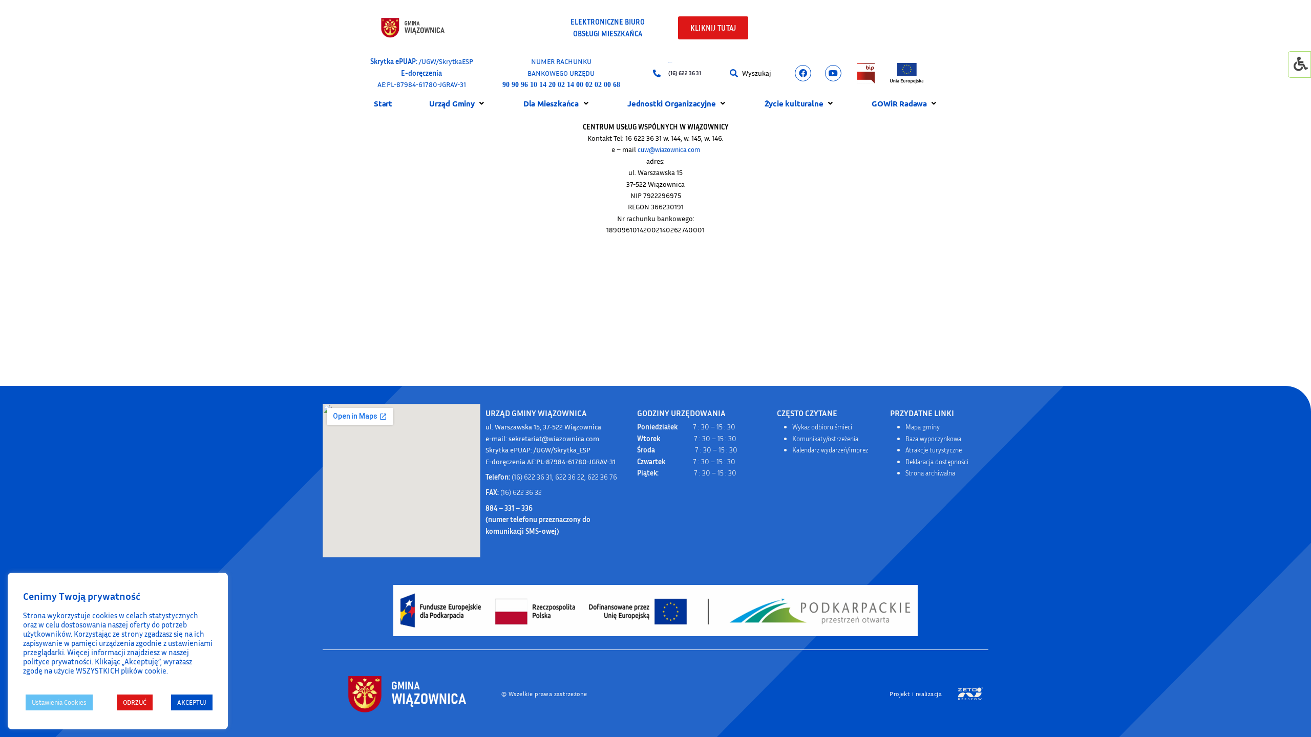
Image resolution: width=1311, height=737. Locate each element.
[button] (736, 73)
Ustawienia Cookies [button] (59, 702)
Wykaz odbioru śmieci (822, 427)
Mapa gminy (922, 427)
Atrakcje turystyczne (933, 450)
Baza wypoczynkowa (933, 439)
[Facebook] (803, 73)
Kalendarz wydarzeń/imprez (830, 450)
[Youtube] (833, 73)
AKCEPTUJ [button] (191, 702)
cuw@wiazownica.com (669, 149)
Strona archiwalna (930, 473)
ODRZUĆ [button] (134, 702)
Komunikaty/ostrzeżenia (825, 439)
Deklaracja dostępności (936, 462)
